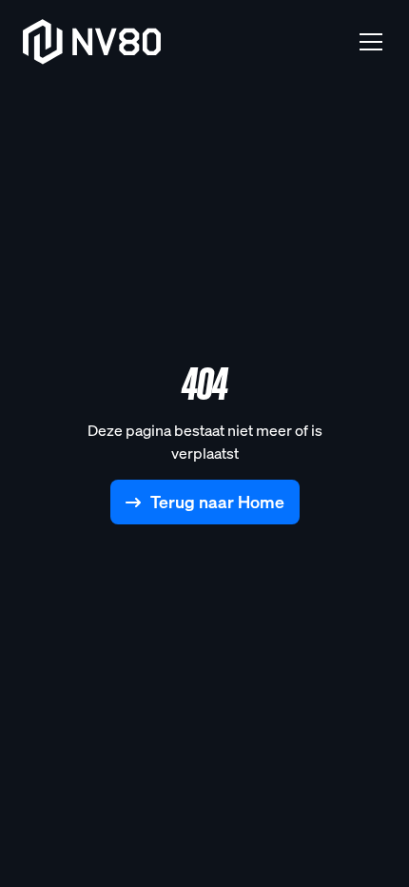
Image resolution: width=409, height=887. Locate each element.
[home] (92, 42)
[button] (367, 42)
